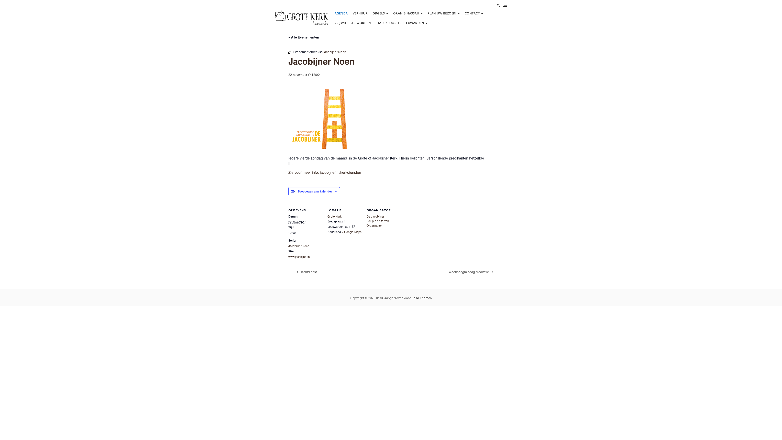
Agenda (341, 13)
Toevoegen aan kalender (315, 191)
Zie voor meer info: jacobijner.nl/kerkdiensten (324, 172)
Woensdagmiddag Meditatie (469, 272)
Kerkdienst (308, 272)
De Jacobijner (375, 216)
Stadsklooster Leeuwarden (400, 23)
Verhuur (360, 13)
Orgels (378, 13)
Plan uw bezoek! (442, 13)
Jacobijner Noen (298, 246)
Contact (472, 13)
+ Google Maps (351, 232)
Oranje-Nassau (406, 13)
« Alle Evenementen (303, 37)
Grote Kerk (334, 216)
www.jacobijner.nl (299, 257)
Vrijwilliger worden (353, 23)
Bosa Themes (422, 298)
